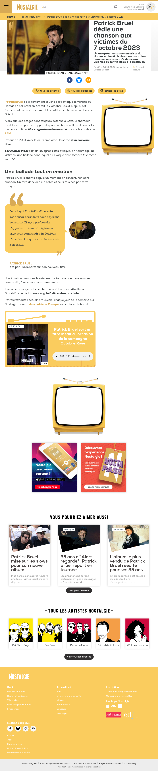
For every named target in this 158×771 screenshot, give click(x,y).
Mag (59, 691)
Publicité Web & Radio (18, 748)
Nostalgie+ (62, 713)
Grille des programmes (19, 704)
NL (44, 7)
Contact (11, 735)
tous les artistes (49, 90)
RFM (8, 133)
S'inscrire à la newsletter (69, 696)
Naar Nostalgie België (18, 752)
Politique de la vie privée (85, 763)
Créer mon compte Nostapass (121, 691)
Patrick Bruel (14, 102)
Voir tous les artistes (79, 656)
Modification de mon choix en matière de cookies (79, 767)
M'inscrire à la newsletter (119, 696)
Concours (61, 709)
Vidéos (60, 700)
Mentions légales (29, 763)
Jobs (9, 739)
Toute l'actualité (31, 16)
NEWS (11, 16)
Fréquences (13, 709)
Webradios (13, 700)
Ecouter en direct (16, 691)
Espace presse (14, 744)
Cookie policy (130, 763)
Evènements (63, 704)
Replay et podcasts (17, 696)
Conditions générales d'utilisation (55, 763)
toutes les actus (113, 90)
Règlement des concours (110, 763)
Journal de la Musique (44, 304)
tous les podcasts (81, 90)
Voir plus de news (79, 590)
